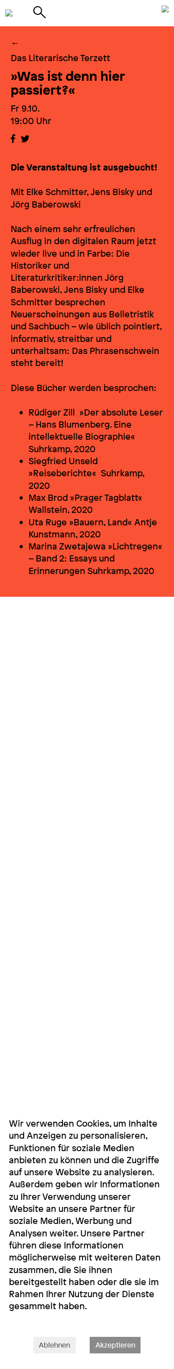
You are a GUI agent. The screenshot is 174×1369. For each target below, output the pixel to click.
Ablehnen (54, 1345)
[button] (13, 139)
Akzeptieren (115, 1345)
